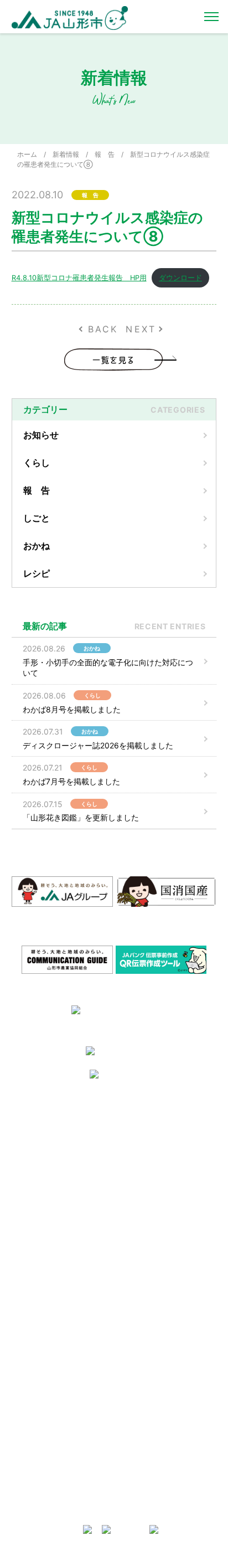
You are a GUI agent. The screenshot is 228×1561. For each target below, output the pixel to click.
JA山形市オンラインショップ (164, 1138)
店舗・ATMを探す (147, 1290)
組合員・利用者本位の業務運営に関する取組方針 (163, 1388)
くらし (36, 462)
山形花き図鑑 (37, 1304)
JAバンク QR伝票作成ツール (163, 1498)
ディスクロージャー (150, 1333)
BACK (103, 329)
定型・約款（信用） (47, 1333)
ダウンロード (180, 278)
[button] (10, 958)
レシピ (36, 573)
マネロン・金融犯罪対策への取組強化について (60, 1244)
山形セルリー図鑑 (43, 1290)
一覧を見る (113, 359)
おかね (36, 545)
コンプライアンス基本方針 (57, 1203)
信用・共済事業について (156, 1304)
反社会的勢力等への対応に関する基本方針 (60, 1156)
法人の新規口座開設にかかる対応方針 (163, 1433)
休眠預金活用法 (143, 1318)
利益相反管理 (37, 1174)
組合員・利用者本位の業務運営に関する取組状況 (163, 1411)
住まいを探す (140, 1152)
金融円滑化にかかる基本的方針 (163, 1365)
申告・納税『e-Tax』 (152, 1484)
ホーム (27, 154)
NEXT (141, 329)
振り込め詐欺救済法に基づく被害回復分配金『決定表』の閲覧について (163, 1460)
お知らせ (41, 434)
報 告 (105, 154)
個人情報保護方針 (43, 1189)
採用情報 (30, 1138)
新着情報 (66, 154)
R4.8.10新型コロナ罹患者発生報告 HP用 (79, 278)
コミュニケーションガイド (57, 1318)
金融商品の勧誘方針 (150, 1347)
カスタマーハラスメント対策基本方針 (60, 1221)
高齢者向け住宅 (143, 1180)
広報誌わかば (140, 1194)
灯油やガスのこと (146, 1166)
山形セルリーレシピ (150, 1124)
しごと (36, 517)
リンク (130, 1209)
